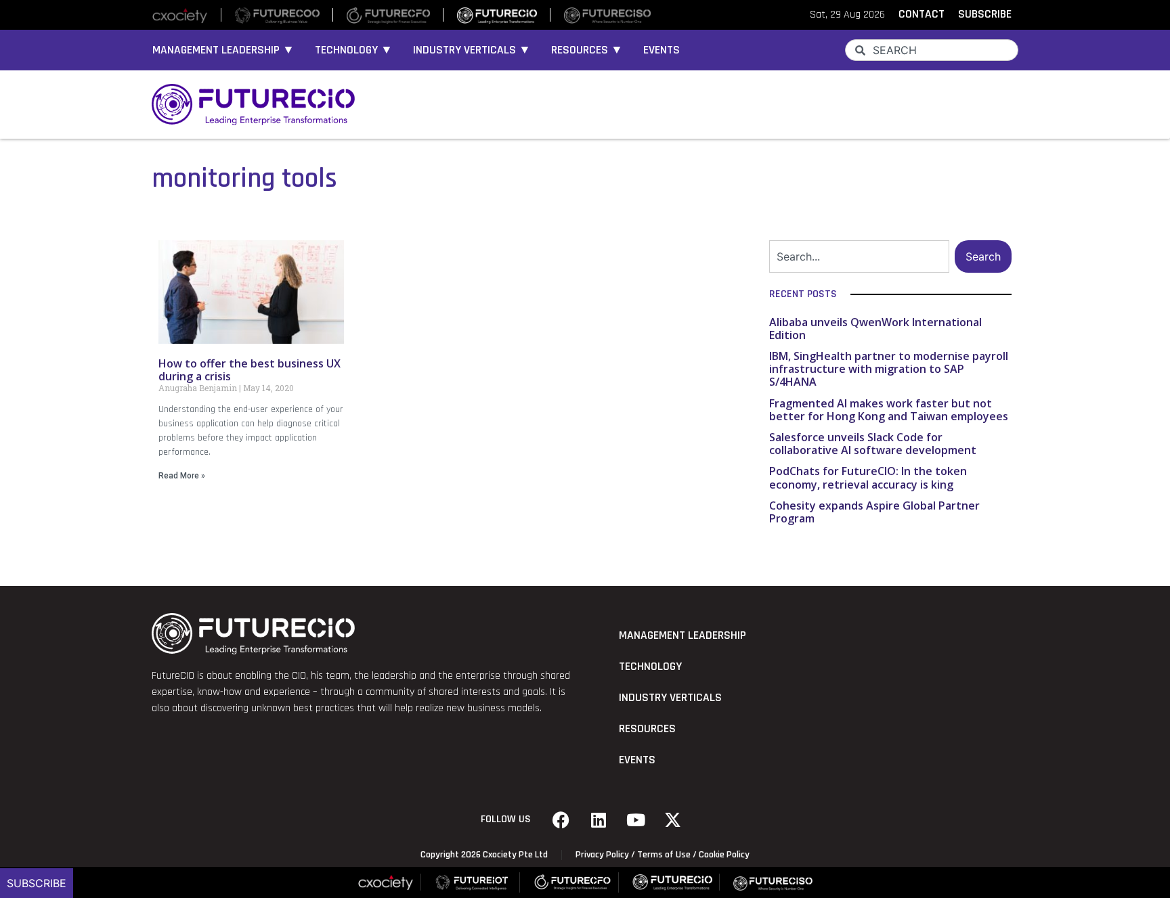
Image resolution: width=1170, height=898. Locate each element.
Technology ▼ (354, 50)
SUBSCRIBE (985, 14)
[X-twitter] (673, 819)
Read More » (181, 475)
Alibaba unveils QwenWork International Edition (875, 328)
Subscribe (36, 883)
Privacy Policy (602, 855)
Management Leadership (682, 635)
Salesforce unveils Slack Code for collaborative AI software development (872, 443)
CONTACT (921, 14)
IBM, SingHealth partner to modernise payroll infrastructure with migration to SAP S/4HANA (888, 369)
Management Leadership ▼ (223, 50)
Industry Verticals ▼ (472, 50)
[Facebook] (561, 819)
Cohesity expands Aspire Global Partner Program (874, 512)
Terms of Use (664, 855)
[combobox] (931, 50)
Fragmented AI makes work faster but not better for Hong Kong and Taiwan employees (888, 410)
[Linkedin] (598, 819)
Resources (647, 728)
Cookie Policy (724, 855)
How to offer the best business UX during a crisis (249, 370)
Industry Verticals (670, 697)
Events (661, 50)
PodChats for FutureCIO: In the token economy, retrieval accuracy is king (868, 477)
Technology (650, 666)
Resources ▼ (587, 50)
